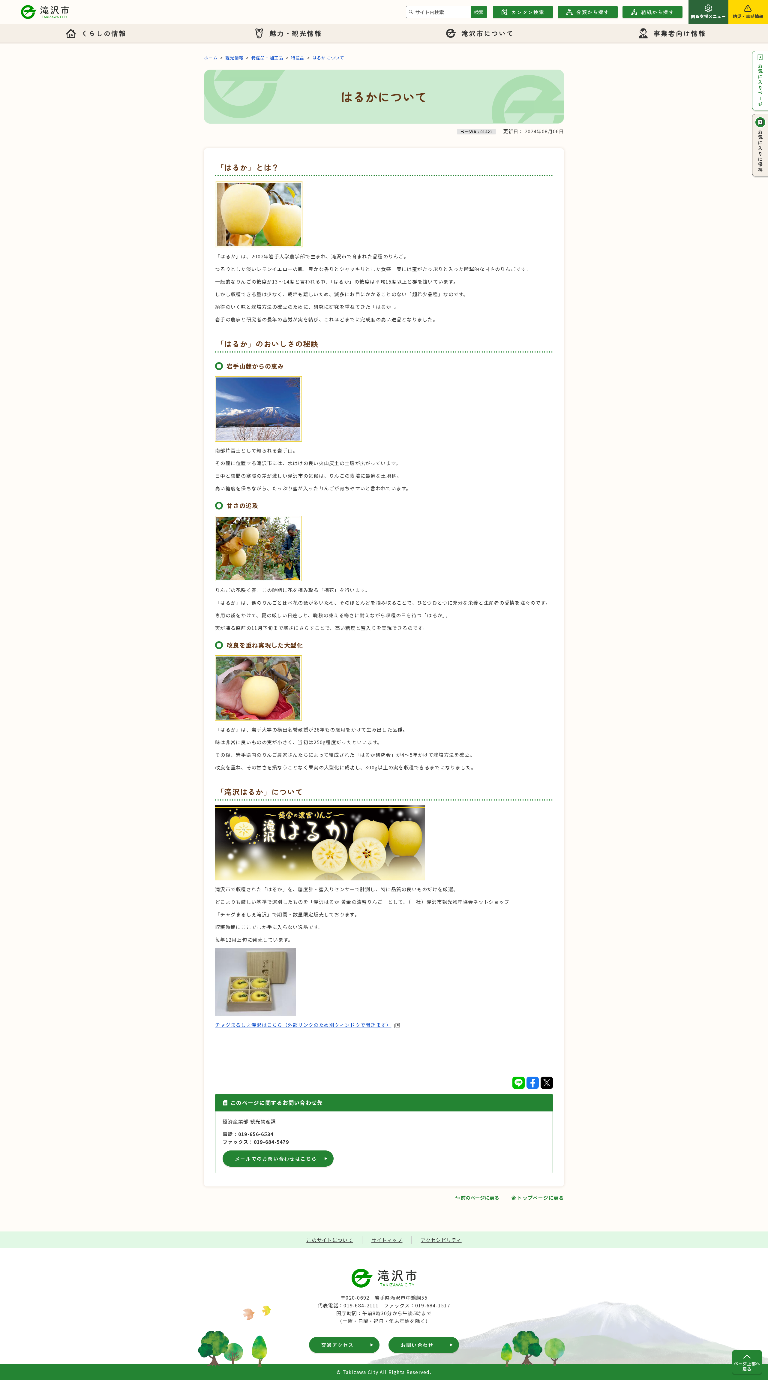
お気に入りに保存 (760, 151)
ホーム (211, 58)
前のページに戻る (480, 1197)
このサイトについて (329, 1239)
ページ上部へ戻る (747, 1366)
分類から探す (592, 12)
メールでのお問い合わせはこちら (276, 1158)
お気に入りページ (760, 85)
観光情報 (234, 58)
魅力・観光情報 (295, 33)
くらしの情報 (103, 33)
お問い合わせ (417, 1344)
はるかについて (328, 58)
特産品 (298, 58)
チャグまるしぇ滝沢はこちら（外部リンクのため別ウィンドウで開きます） (303, 1024)
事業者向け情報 (679, 33)
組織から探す (657, 12)
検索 (479, 12)
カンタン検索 (528, 12)
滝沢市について (487, 33)
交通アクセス (337, 1344)
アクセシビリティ (441, 1239)
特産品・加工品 (267, 58)
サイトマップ (387, 1239)
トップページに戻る (540, 1197)
